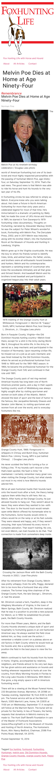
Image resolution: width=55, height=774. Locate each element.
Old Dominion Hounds (36, 752)
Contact (32, 63)
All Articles (18, 63)
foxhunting (38, 749)
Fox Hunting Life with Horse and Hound (23, 58)
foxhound (27, 749)
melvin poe (18, 752)
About (6, 63)
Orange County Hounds (13, 755)
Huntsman (6, 752)
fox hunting (15, 749)
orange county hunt (36, 755)
